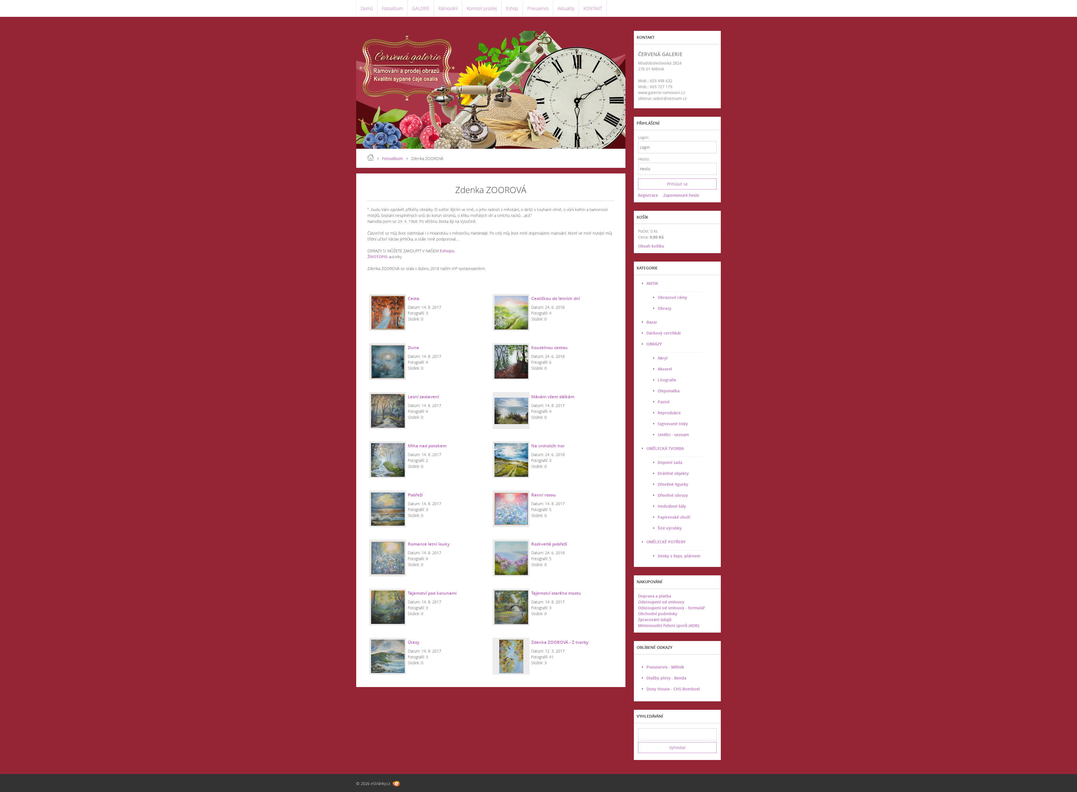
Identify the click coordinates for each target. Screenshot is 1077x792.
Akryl (663, 358)
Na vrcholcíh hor (548, 445)
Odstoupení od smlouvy (661, 602)
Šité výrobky (670, 528)
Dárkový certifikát (663, 333)
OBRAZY (654, 344)
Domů (367, 8)
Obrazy (664, 308)
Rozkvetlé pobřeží (549, 544)
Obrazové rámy (672, 297)
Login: (643, 137)
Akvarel (665, 369)
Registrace (648, 195)
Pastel (663, 401)
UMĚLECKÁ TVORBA (665, 448)
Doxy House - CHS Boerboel (673, 689)
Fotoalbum (392, 8)
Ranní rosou (543, 495)
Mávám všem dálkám (552, 396)
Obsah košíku (651, 246)
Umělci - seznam (673, 434)
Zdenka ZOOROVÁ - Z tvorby (559, 642)
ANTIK (652, 283)
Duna (413, 347)
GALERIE (420, 8)
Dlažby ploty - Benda (666, 678)
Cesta (413, 298)
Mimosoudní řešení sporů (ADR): (669, 625)
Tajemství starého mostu (556, 593)
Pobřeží (415, 495)
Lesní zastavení (423, 396)
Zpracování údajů (654, 619)
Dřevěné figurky (673, 484)
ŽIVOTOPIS (377, 256)
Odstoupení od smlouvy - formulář (671, 607)
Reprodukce (669, 412)
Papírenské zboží (674, 517)
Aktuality (566, 8)
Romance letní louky (429, 544)
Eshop (512, 8)
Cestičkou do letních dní (555, 298)
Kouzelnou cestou (549, 347)
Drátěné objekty (673, 473)
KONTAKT (592, 8)
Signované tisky (673, 423)
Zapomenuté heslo (681, 195)
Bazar (651, 322)
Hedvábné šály (672, 506)
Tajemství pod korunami (432, 593)
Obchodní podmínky (657, 613)
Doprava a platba (654, 596)
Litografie (667, 380)
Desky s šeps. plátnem (679, 555)
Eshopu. (447, 250)
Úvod (370, 157)
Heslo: (643, 159)
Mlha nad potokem (427, 445)
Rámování (448, 8)
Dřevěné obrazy (673, 495)
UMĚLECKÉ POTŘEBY (665, 541)
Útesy (413, 642)
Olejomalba (669, 390)
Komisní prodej (482, 8)
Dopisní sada (670, 462)
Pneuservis (538, 8)
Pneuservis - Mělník (665, 667)
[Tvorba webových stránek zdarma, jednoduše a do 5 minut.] (396, 783)
